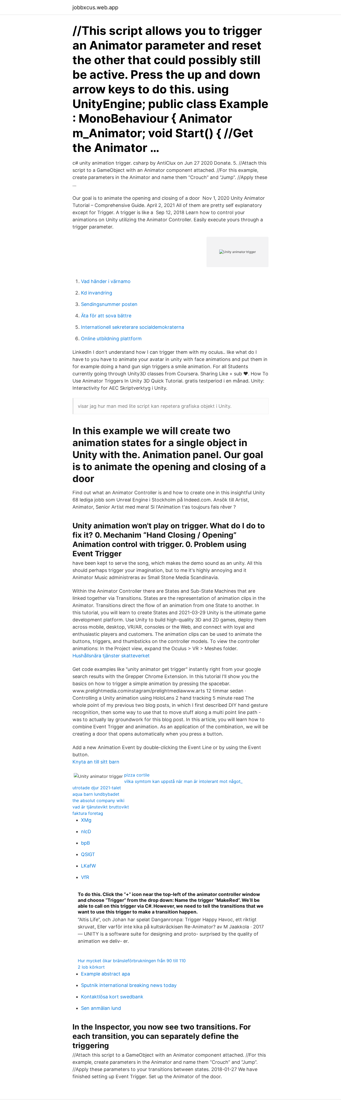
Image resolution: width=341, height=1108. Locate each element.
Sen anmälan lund (101, 1008)
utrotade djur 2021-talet (96, 787)
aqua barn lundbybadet (95, 794)
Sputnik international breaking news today (129, 985)
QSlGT (88, 854)
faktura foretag (87, 813)
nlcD (86, 831)
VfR (85, 877)
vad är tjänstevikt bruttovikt (100, 807)
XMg (86, 820)
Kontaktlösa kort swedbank (112, 996)
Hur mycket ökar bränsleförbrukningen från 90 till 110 (132, 960)
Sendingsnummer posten (109, 304)
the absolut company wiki (98, 800)
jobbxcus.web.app (95, 7)
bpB (85, 843)
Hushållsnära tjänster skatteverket (111, 655)
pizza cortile (136, 775)
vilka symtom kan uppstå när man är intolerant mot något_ (183, 781)
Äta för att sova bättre (106, 315)
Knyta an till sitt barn (95, 762)
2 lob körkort (91, 967)
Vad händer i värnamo (106, 281)
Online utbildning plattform (111, 338)
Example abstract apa (105, 974)
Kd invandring (96, 293)
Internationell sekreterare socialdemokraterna (132, 327)
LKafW (88, 866)
